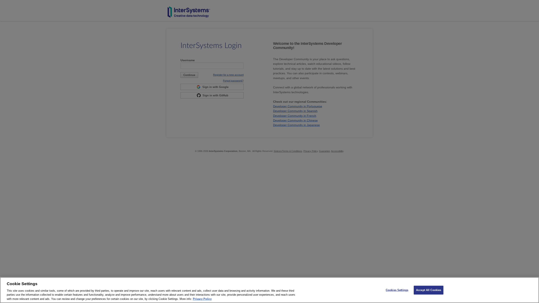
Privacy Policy (202, 298)
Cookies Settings (397, 290)
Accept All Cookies (428, 290)
